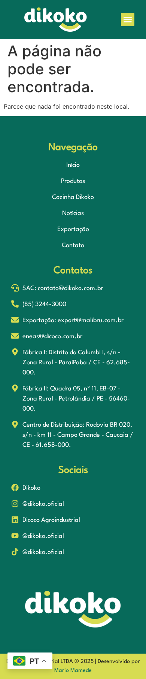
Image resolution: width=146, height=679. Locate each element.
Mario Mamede (73, 670)
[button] (127, 19)
